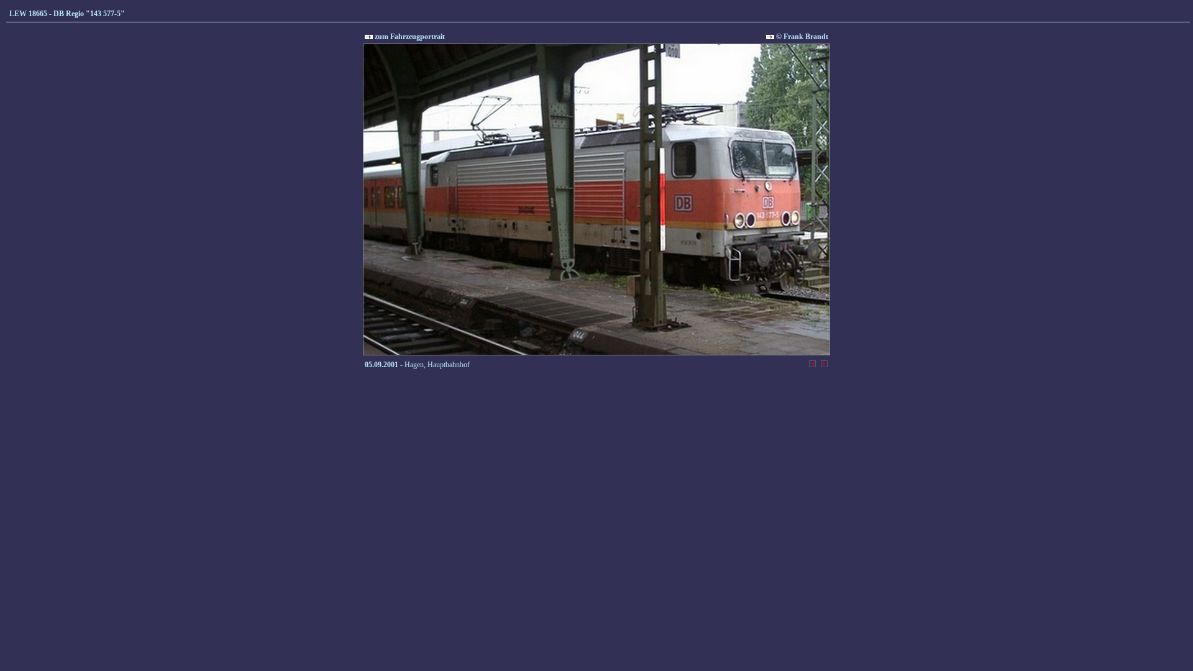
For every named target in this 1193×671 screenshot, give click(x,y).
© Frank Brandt (801, 36)
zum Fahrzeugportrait (409, 36)
